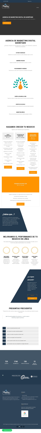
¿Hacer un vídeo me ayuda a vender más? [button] (15, 334)
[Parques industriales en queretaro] (16, 376)
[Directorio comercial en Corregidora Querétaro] (34, 376)
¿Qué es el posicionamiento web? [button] (13, 328)
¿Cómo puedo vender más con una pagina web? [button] (16, 340)
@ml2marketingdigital (11, 316)
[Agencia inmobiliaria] (25, 375)
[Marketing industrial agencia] (7, 377)
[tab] (20, 328)
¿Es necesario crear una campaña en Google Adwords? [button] (17, 343)
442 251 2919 (5, 1)
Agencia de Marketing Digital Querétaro (13, 424)
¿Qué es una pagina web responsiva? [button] (14, 337)
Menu (37, 7)
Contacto (32, 298)
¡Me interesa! (8, 167)
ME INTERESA (6, 22)
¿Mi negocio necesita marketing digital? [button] (15, 331)
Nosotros (32, 295)
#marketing (18, 316)
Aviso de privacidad (34, 424)
